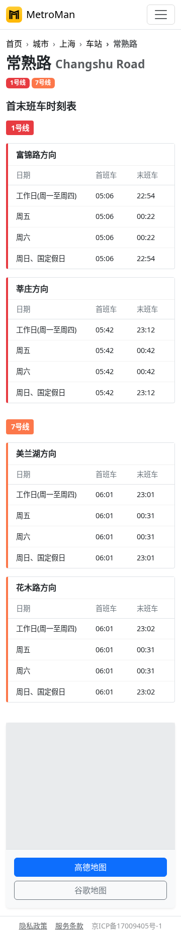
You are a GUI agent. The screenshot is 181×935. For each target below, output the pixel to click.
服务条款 (69, 925)
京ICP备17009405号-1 (127, 925)
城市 (41, 43)
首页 (14, 43)
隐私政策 (33, 925)
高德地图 (90, 867)
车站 (94, 43)
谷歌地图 (90, 890)
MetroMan (50, 14)
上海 (67, 43)
